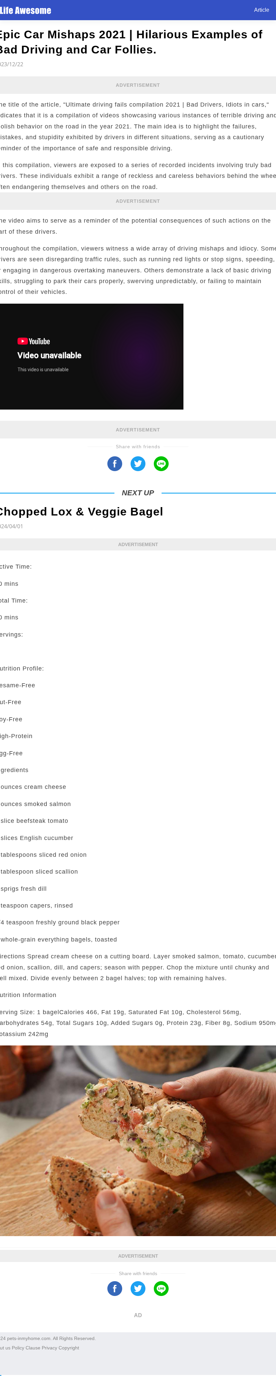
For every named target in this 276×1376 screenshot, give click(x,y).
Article (261, 10)
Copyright (69, 1347)
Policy (18, 1347)
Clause (33, 1347)
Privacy (49, 1347)
